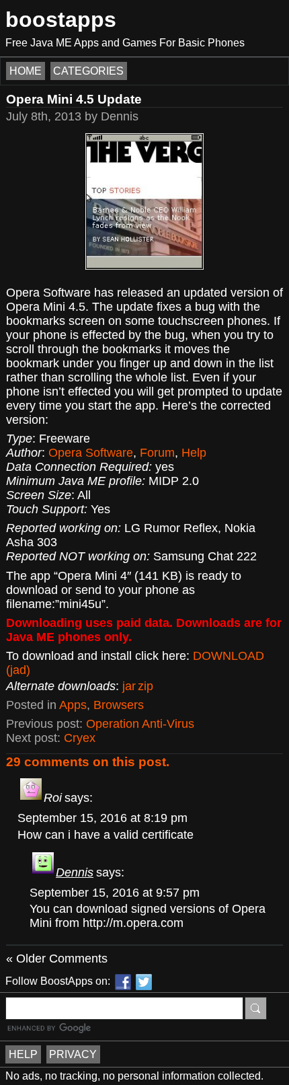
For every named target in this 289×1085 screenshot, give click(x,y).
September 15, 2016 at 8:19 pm (102, 818)
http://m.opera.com (133, 923)
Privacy (73, 1054)
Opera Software (90, 452)
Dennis (74, 872)
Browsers (118, 705)
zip (145, 686)
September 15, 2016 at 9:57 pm (115, 892)
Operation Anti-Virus (140, 724)
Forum (157, 452)
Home (25, 71)
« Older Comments (57, 958)
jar (129, 686)
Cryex (79, 738)
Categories (88, 71)
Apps (73, 705)
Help (193, 452)
